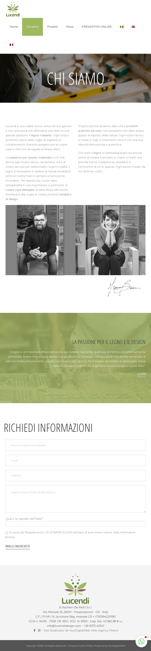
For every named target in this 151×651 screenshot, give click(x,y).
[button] (141, 641)
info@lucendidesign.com (64, 626)
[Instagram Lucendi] (39, 630)
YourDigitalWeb (116, 645)
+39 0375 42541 (94, 626)
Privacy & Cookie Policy (80, 645)
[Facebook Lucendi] (35, 630)
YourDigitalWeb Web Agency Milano (93, 630)
